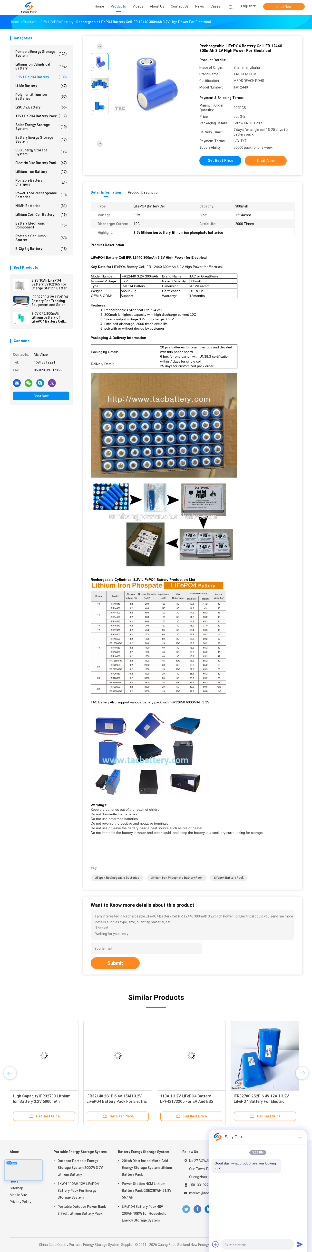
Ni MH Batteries (41, 206)
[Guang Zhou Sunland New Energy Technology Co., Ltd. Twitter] (186, 1209)
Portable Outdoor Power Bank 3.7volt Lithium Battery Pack (82, 1210)
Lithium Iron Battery (41, 172)
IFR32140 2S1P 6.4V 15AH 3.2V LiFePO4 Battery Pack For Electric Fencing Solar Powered (117, 1101)
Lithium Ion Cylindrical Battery (41, 66)
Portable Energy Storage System (41, 54)
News (14, 1181)
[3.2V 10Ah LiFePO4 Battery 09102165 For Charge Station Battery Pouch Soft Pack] (21, 285)
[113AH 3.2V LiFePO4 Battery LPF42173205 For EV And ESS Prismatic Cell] (191, 1055)
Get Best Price (220, 160)
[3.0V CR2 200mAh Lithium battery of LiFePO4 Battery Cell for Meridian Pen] (21, 318)
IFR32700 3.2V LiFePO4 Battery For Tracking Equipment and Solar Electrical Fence (49, 301)
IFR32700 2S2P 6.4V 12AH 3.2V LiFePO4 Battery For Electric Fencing (261, 1101)
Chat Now (284, 7)
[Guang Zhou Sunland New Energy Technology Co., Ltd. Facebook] (197, 1209)
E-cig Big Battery (41, 249)
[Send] (300, 1244)
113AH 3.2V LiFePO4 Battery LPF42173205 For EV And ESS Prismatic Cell (186, 1101)
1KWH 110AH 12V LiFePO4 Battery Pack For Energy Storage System (78, 1190)
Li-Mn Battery (41, 86)
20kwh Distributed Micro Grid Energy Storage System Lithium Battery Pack (147, 1167)
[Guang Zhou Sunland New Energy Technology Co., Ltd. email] (17, 383)
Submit (115, 963)
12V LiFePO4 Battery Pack (41, 116)
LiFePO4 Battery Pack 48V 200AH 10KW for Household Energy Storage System (144, 1213)
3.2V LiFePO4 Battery (41, 77)
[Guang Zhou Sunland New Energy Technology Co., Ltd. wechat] (28, 383)
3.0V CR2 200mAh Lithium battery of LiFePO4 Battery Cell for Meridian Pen (47, 317)
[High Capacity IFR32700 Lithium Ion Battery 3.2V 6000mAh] (44, 1055)
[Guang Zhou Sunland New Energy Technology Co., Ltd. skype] (40, 383)
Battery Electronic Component (41, 225)
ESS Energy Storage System (41, 152)
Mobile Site (18, 1195)
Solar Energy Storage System (41, 127)
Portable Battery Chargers (41, 182)
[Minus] (300, 1137)
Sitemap (16, 1188)
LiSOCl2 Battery (41, 107)
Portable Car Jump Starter (41, 238)
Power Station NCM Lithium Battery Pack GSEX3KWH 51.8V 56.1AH (146, 1190)
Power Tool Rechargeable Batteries (41, 195)
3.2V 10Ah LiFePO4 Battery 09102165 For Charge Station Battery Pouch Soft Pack (49, 284)
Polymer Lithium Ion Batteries (41, 96)
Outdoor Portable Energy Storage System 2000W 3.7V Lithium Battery (80, 1167)
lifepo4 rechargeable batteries (117, 877)
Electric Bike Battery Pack (41, 163)
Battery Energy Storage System (41, 139)
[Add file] (215, 1244)
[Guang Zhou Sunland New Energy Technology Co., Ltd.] (28, 7)
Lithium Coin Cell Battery (41, 215)
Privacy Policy (20, 1202)
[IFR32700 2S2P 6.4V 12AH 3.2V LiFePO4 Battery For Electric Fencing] (265, 1055)
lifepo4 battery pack (229, 877)
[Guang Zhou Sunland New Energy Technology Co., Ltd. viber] (52, 383)
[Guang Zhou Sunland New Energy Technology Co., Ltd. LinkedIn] (209, 1209)
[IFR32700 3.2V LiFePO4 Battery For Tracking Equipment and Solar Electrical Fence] (21, 301)
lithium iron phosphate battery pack (176, 877)
